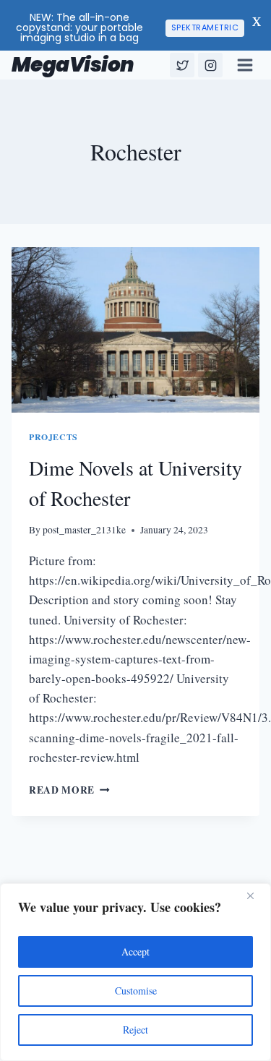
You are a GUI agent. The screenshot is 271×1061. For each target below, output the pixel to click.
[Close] (255, 895)
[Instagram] (210, 65)
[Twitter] (182, 65)
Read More (69, 790)
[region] (135, 972)
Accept (135, 951)
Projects (53, 437)
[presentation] (135, 330)
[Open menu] (244, 64)
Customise (136, 990)
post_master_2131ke (84, 529)
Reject (135, 1029)
